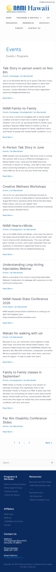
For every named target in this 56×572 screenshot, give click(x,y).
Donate (19, 28)
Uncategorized (26, 112)
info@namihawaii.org (47, 2)
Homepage (14, 76)
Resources (11, 23)
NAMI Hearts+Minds (17, 226)
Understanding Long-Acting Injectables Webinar (23, 267)
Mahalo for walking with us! (23, 333)
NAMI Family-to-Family (19, 108)
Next (49, 443)
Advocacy (44, 23)
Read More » (8, 98)
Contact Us (34, 28)
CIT (48, 18)
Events (5, 76)
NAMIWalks (28, 23)
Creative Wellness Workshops (24, 186)
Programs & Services (28, 18)
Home (8, 18)
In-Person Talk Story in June (23, 147)
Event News (8, 307)
